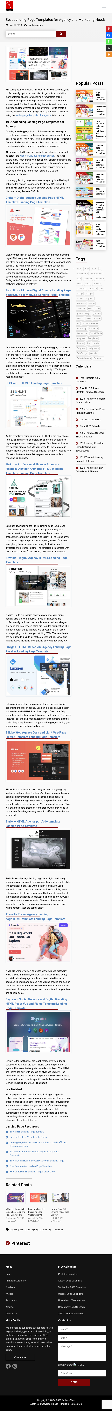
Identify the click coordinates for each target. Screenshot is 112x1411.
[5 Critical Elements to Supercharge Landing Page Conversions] (15, 1197)
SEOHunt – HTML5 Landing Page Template (34, 383)
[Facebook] (109, 35)
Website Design (84, 358)
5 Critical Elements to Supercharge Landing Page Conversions (34, 1153)
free (98, 308)
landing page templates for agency (33, 115)
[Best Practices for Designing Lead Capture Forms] (38, 1197)
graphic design (83, 313)
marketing (46, 1230)
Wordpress (99, 358)
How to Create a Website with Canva (28, 1137)
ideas (88, 318)
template (81, 338)
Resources (11, 1300)
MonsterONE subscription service (37, 155)
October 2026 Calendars (70, 1293)
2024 (79, 269)
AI (100, 269)
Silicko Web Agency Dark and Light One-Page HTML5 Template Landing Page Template (36, 735)
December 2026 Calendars (71, 1307)
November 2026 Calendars (71, 1300)
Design (80, 293)
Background (82, 274)
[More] (109, 54)
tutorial (96, 343)
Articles (10, 1307)
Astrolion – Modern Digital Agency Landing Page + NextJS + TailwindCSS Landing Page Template (38, 293)
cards (87, 283)
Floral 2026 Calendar (90, 426)
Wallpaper (81, 348)
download (81, 303)
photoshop (81, 328)
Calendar (88, 278)
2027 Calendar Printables (71, 1313)
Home (9, 1274)
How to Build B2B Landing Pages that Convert (33, 1171)
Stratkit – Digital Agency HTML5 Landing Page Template (37, 560)
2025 (86, 269)
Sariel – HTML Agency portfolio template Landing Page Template (33, 824)
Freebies (10, 1287)
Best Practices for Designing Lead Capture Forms (36, 1212)
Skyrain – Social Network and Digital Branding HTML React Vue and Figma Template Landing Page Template (36, 1004)
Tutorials (64, 1404)
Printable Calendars (16, 1280)
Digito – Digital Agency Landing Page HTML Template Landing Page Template (35, 200)
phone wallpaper (90, 323)
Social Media (96, 333)
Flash (90, 308)
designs (89, 293)
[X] (109, 48)
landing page (33, 1230)
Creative (93, 288)
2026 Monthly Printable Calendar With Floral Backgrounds (89, 447)
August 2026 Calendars (70, 1280)
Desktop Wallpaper (85, 298)
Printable (93, 328)
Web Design (82, 353)
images (97, 318)
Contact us (20, 1357)
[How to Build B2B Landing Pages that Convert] (61, 1197)
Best (22, 1230)
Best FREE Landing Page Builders (27, 1131)
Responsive (82, 333)
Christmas (81, 288)
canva (79, 283)
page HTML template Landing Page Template (35, 919)
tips (88, 343)
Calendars (99, 278)
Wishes (9, 1293)
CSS (102, 288)
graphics (97, 313)
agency (13, 1230)
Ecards (92, 303)
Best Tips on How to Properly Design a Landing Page (37, 1160)
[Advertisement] (91, 60)
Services (45, 1404)
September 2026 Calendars (72, 1287)
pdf (78, 323)
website (94, 353)
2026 (94, 269)
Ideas (55, 1404)
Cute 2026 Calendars (90, 419)
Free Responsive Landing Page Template (31, 1166)
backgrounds (97, 274)
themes (80, 343)
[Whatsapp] (109, 41)
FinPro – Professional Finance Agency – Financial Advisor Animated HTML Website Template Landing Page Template (34, 469)
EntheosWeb (68, 1400)
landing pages (36, 25)
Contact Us (11, 1313)
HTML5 (80, 318)
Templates (58, 1230)
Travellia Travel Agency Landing (27, 914)
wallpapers (94, 348)
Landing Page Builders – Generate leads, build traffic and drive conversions (38, 1144)
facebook (81, 308)
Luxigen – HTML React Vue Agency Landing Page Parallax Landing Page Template (38, 649)
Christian (97, 283)
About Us (35, 1404)
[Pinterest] (109, 29)
